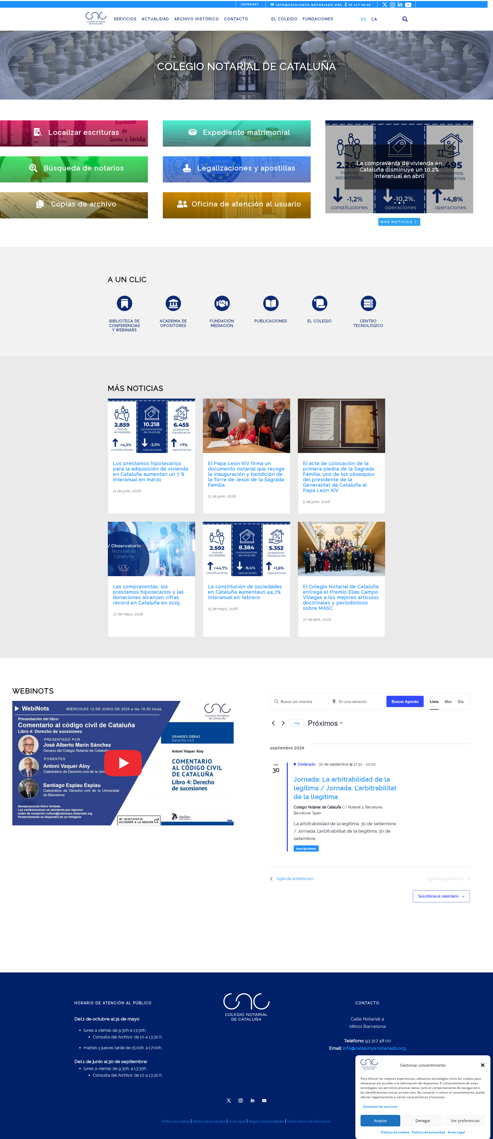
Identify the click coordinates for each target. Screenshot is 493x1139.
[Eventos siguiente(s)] (283, 723)
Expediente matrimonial (246, 132)
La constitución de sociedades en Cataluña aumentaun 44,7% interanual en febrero (245, 592)
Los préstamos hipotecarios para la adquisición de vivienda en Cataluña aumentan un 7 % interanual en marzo (150, 471)
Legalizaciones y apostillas (246, 168)
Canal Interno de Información (309, 1121)
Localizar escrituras (84, 132)
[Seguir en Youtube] (264, 1100)
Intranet (250, 4)
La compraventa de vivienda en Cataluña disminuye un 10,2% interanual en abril (399, 169)
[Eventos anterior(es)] (273, 723)
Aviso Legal (456, 1132)
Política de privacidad (428, 1132)
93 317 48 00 (358, 5)
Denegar (422, 1120)
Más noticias (397, 222)
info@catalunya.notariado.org (306, 5)
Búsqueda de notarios (84, 168)
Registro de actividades (266, 1121)
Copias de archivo (84, 204)
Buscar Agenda (405, 701)
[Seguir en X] (229, 1100)
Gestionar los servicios (380, 1106)
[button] (482, 1065)
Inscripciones (306, 848)
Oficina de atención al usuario (246, 204)
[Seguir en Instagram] (240, 1100)
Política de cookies (395, 1132)
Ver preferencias (465, 1120)
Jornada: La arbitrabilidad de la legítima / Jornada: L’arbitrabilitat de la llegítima (345, 788)
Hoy (297, 723)
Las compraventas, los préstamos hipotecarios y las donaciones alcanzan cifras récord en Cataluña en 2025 (148, 594)
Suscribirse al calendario (438, 896)
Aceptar (380, 1120)
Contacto (236, 19)
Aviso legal (237, 1121)
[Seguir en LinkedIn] (252, 1100)
